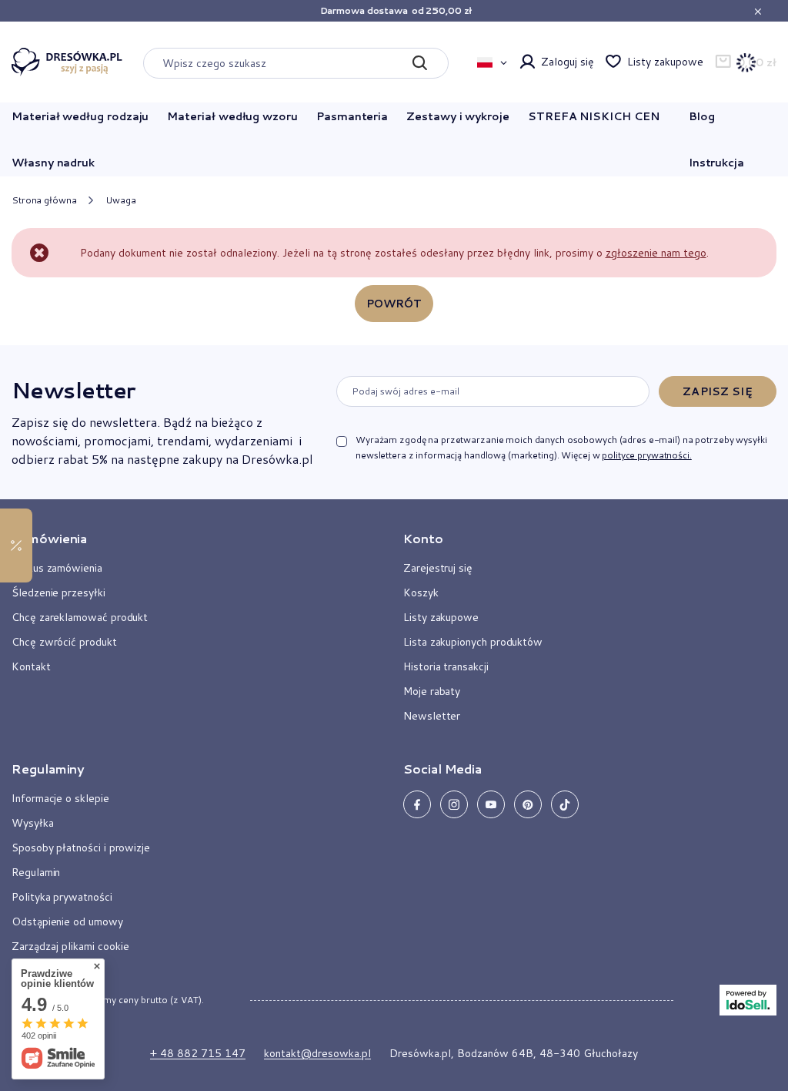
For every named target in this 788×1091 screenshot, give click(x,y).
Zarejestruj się (437, 568)
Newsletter (73, 390)
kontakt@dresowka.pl (317, 1053)
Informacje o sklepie (60, 798)
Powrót (394, 303)
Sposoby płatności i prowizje (81, 847)
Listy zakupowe (665, 61)
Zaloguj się (567, 61)
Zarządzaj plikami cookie (70, 946)
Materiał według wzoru (232, 116)
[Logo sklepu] (67, 62)
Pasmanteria (352, 116)
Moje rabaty (431, 691)
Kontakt (31, 666)
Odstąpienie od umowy (67, 921)
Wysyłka (33, 823)
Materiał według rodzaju (80, 116)
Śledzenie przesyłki (58, 592)
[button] (189, 545)
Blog (702, 116)
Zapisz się (717, 391)
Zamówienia (49, 538)
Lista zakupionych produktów (473, 642)
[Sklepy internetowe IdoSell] (748, 1000)
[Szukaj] (419, 63)
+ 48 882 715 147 (197, 1053)
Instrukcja (716, 162)
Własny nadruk (53, 162)
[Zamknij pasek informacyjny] (757, 11)
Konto (423, 538)
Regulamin (36, 872)
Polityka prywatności (62, 897)
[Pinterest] (528, 804)
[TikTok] (565, 804)
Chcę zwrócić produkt (64, 642)
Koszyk (421, 592)
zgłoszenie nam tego (656, 252)
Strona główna (44, 199)
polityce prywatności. (646, 455)
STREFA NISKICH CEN (593, 116)
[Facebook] (417, 804)
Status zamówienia (57, 568)
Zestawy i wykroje (457, 116)
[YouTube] (491, 804)
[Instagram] (454, 804)
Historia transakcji (446, 666)
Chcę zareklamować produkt (80, 617)
